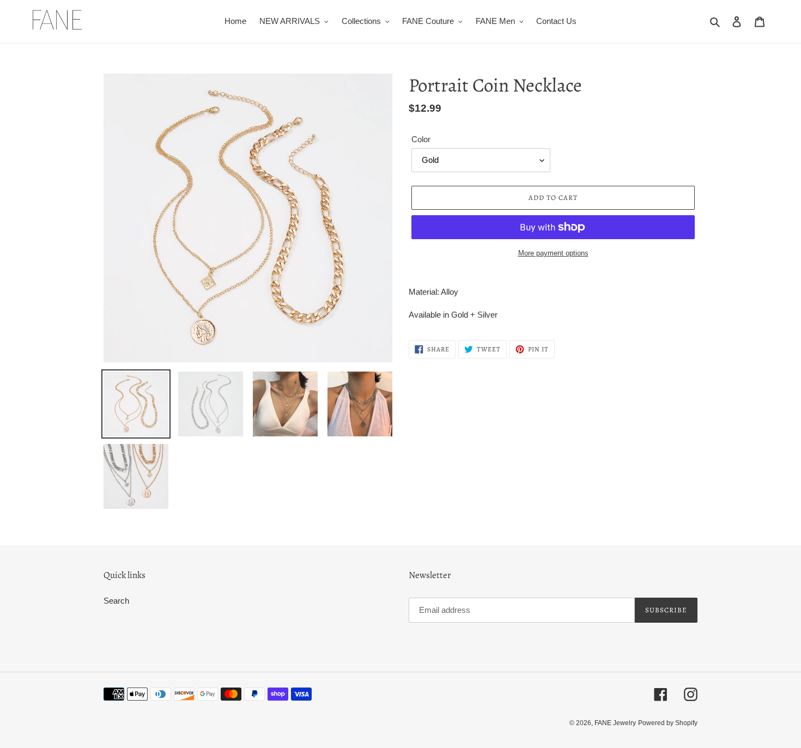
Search (116, 600)
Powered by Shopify (667, 723)
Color (420, 139)
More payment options (553, 253)
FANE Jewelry (615, 723)
